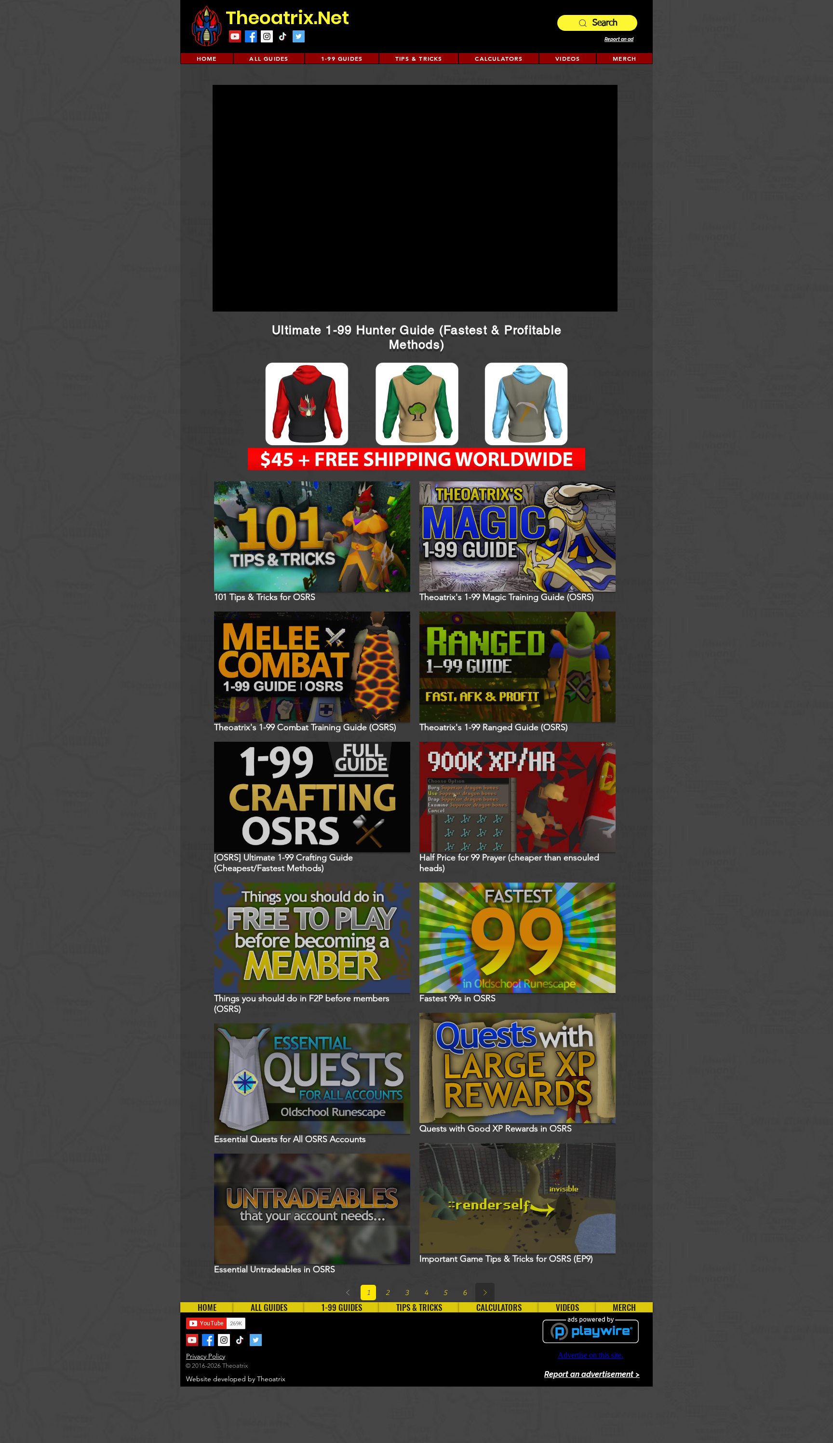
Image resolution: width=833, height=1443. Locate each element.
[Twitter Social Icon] (299, 36)
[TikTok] (283, 36)
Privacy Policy (205, 1356)
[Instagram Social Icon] (267, 36)
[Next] (485, 1292)
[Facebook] (251, 36)
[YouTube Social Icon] (235, 36)
